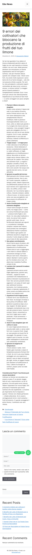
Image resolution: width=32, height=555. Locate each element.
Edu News (7, 4)
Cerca (4, 489)
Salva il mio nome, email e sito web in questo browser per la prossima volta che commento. (16, 472)
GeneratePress (16, 552)
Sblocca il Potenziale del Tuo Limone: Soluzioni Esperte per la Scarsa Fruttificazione (15, 414)
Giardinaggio (9, 409)
